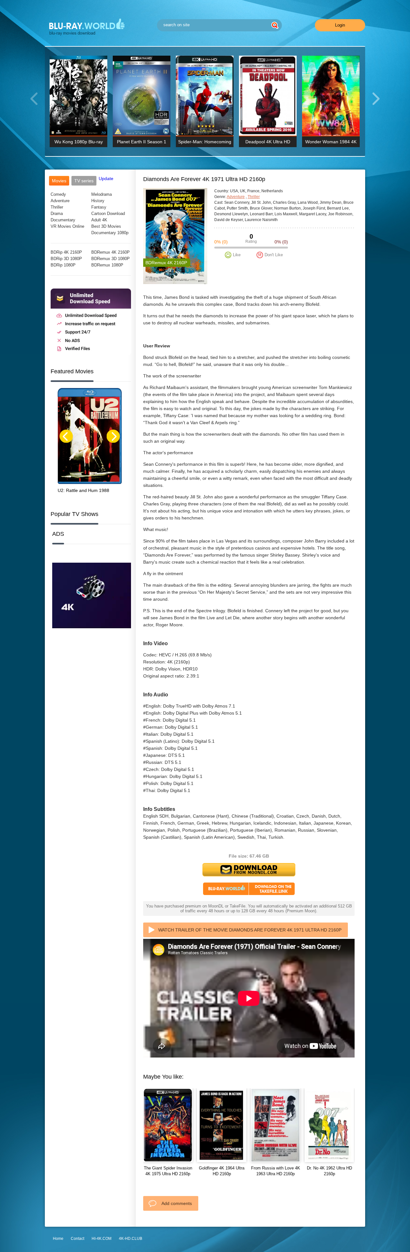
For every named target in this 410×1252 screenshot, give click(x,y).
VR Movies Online (67, 226)
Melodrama (101, 194)
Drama (57, 213)
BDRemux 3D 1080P (110, 258)
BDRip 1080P (63, 265)
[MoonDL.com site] (91, 353)
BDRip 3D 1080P (66, 258)
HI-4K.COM (101, 1238)
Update (106, 178)
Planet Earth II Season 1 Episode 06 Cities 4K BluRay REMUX (141, 143)
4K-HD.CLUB (130, 1238)
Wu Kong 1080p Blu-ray (78, 141)
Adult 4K (99, 220)
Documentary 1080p (109, 232)
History (97, 200)
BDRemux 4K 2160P (110, 252)
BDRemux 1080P (107, 265)
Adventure (60, 200)
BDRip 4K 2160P (66, 252)
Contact (77, 1238)
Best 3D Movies (106, 226)
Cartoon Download (108, 213)
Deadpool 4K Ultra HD (267, 141)
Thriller (57, 207)
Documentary (63, 220)
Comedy (58, 194)
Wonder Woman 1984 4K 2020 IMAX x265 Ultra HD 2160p (331, 143)
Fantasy (98, 207)
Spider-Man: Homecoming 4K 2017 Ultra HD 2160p (204, 143)
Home (58, 1238)
